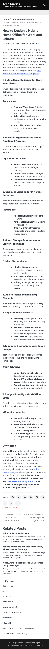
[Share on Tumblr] (5, 503)
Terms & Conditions (12, 612)
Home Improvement (10, 508)
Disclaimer (7, 617)
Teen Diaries (11, 4)
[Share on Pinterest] (36, 497)
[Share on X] (18, 497)
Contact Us (8, 586)
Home (5, 591)
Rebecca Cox (30, 43)
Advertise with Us (10, 607)
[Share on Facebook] (12, 497)
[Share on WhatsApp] (30, 497)
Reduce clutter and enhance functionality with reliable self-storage (23, 548)
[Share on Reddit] (42, 497)
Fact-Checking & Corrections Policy (19, 628)
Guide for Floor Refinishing (16, 533)
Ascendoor (17, 645)
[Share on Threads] (11, 503)
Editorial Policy (9, 623)
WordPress (38, 645)
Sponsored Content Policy (15, 633)
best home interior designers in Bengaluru (22, 72)
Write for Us (8, 601)
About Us (7, 596)
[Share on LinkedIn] (24, 497)
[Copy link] (18, 503)
